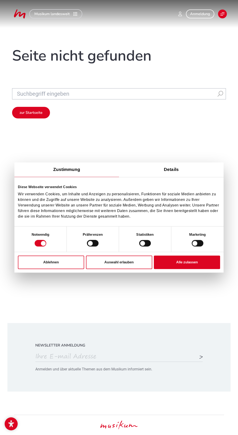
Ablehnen (51, 262)
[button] (11, 423)
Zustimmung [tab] (66, 169)
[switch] (93, 243)
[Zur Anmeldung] (201, 357)
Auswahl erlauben (119, 262)
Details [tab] (171, 169)
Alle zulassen (187, 262)
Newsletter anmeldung (60, 345)
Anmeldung (200, 13)
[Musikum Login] (180, 14)
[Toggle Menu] (222, 14)
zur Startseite (31, 112)
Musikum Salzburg (20, 14)
